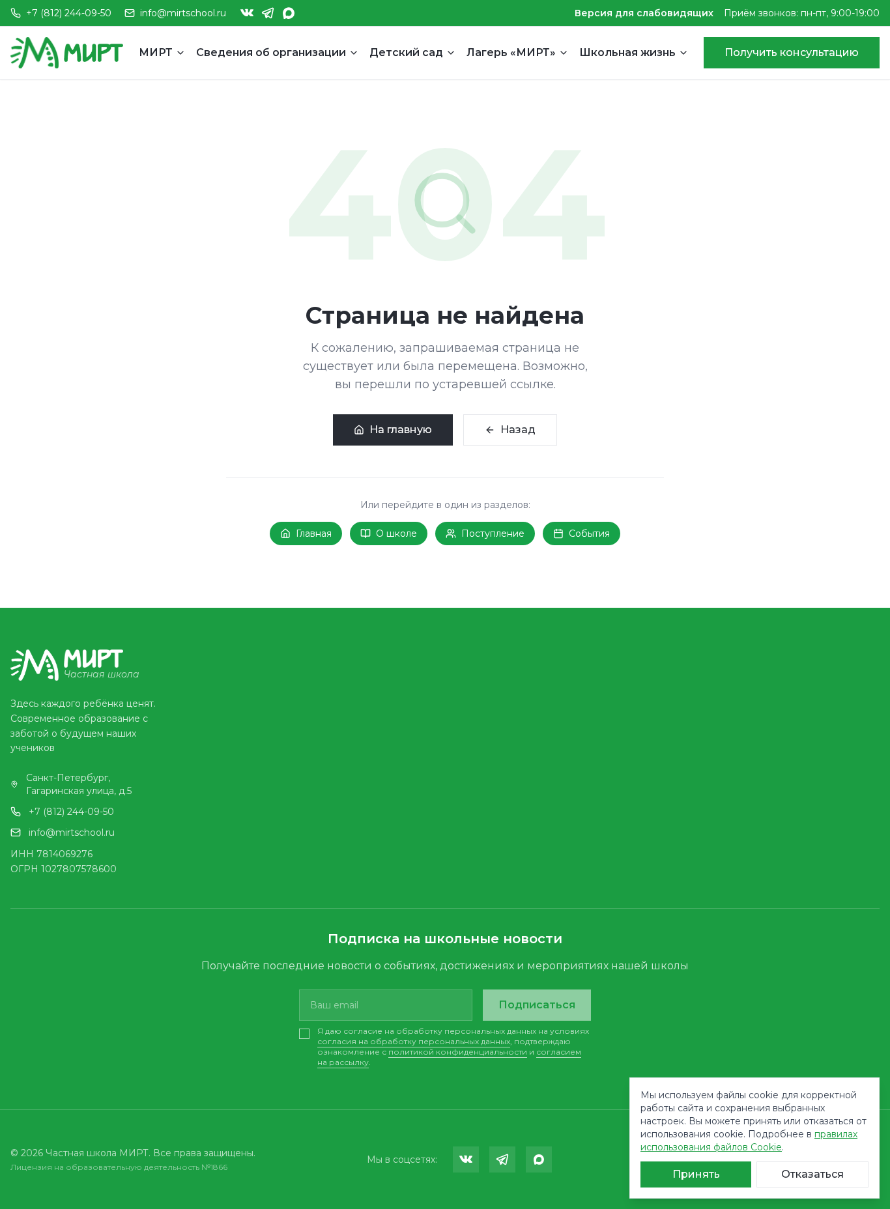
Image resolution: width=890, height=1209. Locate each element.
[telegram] (268, 13)
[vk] (247, 13)
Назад (518, 429)
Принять (696, 1174)
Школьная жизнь (627, 52)
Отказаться (812, 1174)
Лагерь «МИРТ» (511, 52)
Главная (314, 533)
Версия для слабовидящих (644, 13)
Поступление (492, 533)
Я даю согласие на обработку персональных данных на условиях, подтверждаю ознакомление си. (453, 1046)
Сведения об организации (271, 52)
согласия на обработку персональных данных (413, 1041)
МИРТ (156, 52)
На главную (400, 429)
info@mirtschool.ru (72, 832)
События (589, 533)
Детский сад (406, 52)
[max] (288, 13)
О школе (396, 533)
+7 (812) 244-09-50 (71, 812)
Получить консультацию (792, 52)
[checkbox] (304, 1034)
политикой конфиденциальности (457, 1052)
